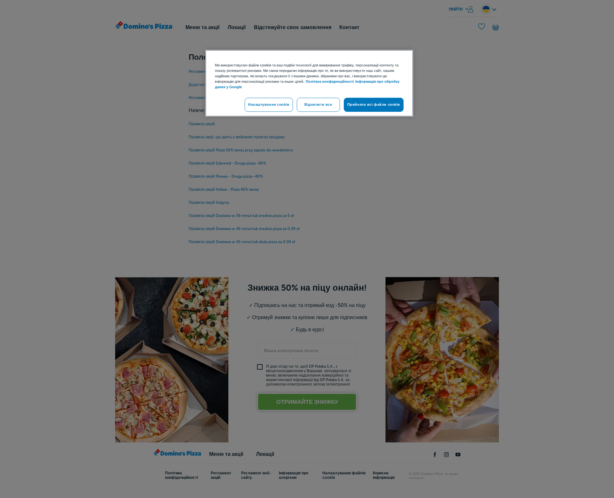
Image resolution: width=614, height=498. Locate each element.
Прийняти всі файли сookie (373, 104)
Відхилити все (318, 104)
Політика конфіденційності (330, 81)
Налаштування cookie (268, 104)
